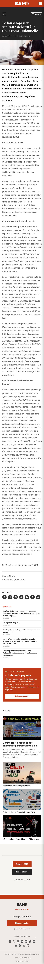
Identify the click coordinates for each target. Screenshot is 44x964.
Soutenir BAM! (22, 864)
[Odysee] (28, 945)
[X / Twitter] (14, 941)
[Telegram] (27, 597)
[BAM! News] (22, 3)
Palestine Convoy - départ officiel (17, 786)
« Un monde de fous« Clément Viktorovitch (21, 839)
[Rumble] (20, 945)
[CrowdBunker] (24, 945)
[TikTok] (30, 941)
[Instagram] (18, 941)
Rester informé (22, 872)
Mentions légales (22, 961)
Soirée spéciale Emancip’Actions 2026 (19, 812)
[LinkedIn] (15, 597)
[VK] (32, 597)
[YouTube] (16, 945)
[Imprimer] (38, 597)
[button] (40, 3)
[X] (10, 597)
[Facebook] (4, 597)
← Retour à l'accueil (22, 880)
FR (4, 14)
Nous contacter (22, 923)
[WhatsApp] (21, 597)
